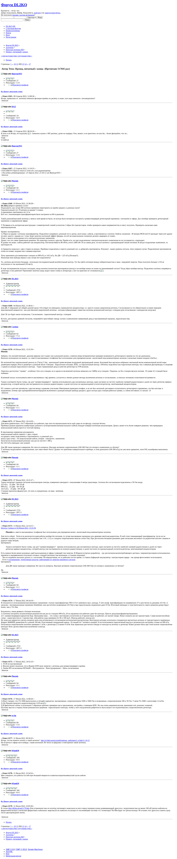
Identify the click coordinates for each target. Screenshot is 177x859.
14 (25, 64)
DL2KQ (15, 279)
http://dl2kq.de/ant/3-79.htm (18, 808)
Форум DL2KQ (14, 5)
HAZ (14, 107)
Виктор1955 (17, 74)
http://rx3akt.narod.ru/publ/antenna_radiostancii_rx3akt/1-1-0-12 (65, 740)
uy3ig (14, 716)
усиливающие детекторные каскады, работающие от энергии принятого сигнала (41, 560)
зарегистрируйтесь (52, 13)
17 (30, 64)
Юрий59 (15, 751)
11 (17, 64)
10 (15, 64)
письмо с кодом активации (23, 15)
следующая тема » (24, 56)
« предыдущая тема (9, 56)
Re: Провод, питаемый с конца (12, 91)
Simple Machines (35, 849)
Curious (15, 327)
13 (23, 64)
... (13, 64)
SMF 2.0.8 (10, 849)
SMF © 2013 (21, 849)
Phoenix (15, 181)
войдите (37, 13)
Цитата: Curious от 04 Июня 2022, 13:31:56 (18, 528)
